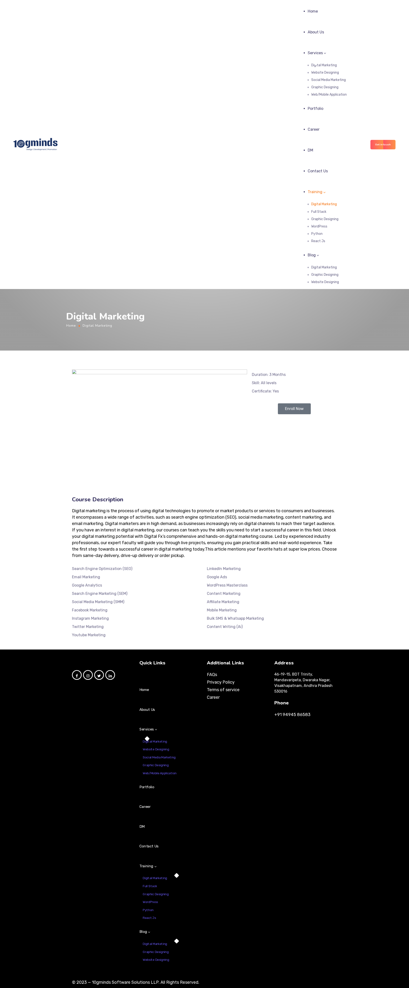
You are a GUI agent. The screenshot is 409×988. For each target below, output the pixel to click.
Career (314, 129)
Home (313, 11)
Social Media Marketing (328, 80)
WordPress (319, 226)
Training (315, 192)
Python (317, 234)
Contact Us (318, 171)
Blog (312, 255)
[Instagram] (88, 675)
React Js (318, 241)
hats (278, 549)
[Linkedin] (110, 675)
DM (310, 150)
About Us (316, 32)
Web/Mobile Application (329, 95)
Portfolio (315, 108)
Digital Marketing (324, 65)
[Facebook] (77, 675)
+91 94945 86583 (292, 714)
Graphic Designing (324, 87)
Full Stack (318, 212)
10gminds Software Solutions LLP (125, 982)
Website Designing (325, 73)
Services (315, 53)
